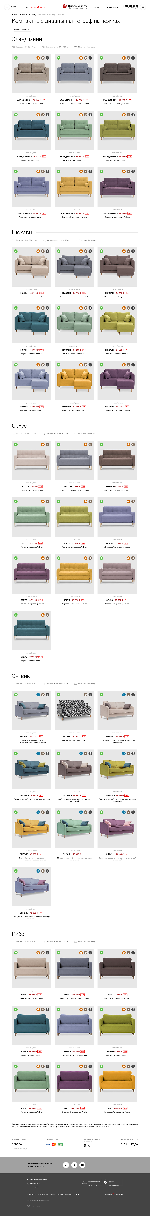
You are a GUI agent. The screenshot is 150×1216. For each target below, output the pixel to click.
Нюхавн (25, 293)
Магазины (68, 1194)
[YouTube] (82, 1165)
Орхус (25, 486)
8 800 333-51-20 (130, 6)
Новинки (24, 7)
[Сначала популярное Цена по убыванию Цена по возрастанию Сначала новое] (22, 29)
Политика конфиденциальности (38, 1200)
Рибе (24, 995)
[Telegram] (74, 1165)
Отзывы (76, 1194)
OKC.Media (119, 1194)
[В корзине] (143, 7)
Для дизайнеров (42, 1194)
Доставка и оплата (110, 7)
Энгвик (25, 736)
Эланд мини (25, 100)
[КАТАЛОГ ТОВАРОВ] (7, 7)
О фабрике (97, 7)
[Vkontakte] (66, 1165)
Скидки (38, 7)
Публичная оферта (33, 1206)
